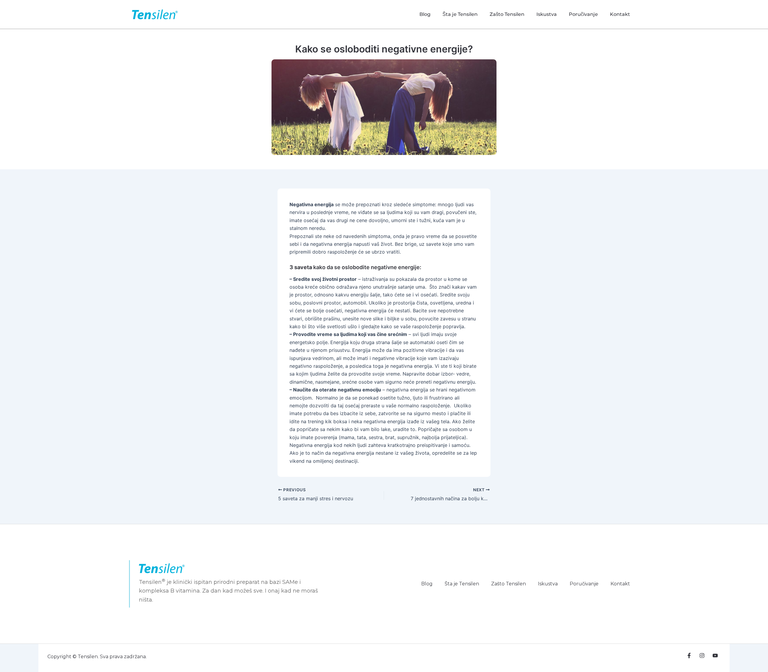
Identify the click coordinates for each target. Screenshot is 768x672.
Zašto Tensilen (507, 14)
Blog (424, 14)
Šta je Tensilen (460, 14)
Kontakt (620, 14)
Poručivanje (583, 14)
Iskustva (546, 14)
